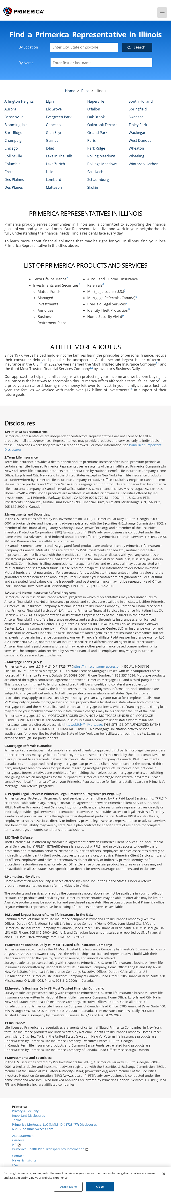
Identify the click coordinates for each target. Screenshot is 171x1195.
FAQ (15, 1165)
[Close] (164, 1174)
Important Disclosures (28, 1115)
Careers (18, 1140)
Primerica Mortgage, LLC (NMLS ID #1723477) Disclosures (54, 1124)
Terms (16, 1120)
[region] (85, 1181)
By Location (28, 47)
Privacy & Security (25, 1111)
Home (70, 90)
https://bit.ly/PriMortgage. (83, 724)
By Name (26, 62)
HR (14, 1144)
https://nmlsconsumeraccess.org (97, 666)
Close (100, 1186)
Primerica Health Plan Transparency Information (48, 1149)
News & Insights (24, 1160)
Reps (85, 90)
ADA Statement (23, 1136)
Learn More (68, 1186)
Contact (18, 1156)
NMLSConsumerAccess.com (32, 1129)
